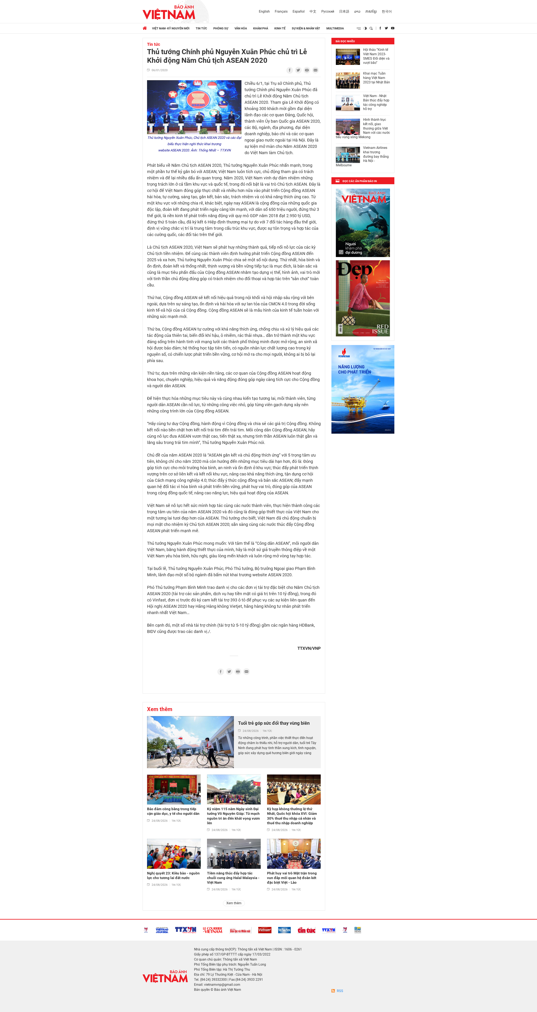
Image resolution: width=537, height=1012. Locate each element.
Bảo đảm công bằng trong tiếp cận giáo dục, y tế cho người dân (173, 811)
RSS (340, 991)
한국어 (387, 11)
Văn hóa (241, 28)
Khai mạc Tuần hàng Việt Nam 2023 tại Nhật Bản (376, 77)
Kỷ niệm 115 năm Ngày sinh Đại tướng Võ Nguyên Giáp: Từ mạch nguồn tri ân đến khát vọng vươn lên (233, 816)
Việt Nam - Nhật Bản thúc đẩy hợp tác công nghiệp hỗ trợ (376, 102)
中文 (313, 11)
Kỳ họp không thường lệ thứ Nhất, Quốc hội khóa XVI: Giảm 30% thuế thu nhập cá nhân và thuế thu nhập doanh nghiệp (292, 816)
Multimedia (335, 28)
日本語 (344, 11)
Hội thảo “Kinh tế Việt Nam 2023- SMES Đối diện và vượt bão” (376, 56)
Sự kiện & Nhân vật (306, 28)
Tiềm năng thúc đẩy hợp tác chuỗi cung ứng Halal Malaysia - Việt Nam (233, 878)
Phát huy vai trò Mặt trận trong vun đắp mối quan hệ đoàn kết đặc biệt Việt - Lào (292, 878)
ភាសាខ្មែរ (371, 11)
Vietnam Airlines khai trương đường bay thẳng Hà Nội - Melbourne (362, 156)
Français (281, 11)
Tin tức (201, 28)
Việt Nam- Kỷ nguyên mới (170, 28)
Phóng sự (220, 28)
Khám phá (260, 28)
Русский (327, 11)
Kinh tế (279, 28)
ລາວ (357, 11)
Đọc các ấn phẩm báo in (360, 181)
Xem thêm (159, 709)
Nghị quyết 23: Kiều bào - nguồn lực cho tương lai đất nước (173, 875)
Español (299, 11)
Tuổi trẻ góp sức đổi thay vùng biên (274, 723)
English (264, 11)
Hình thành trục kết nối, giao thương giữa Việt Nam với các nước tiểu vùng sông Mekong (363, 128)
